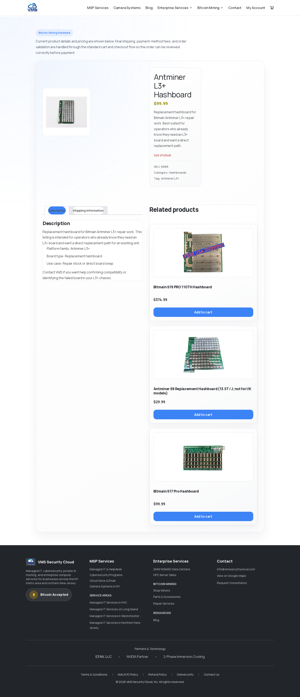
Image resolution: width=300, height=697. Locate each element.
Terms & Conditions (94, 674)
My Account (255, 8)
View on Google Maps (231, 576)
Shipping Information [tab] (88, 210)
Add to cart (203, 312)
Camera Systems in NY (105, 586)
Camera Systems (127, 8)
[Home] (32, 8)
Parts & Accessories (167, 597)
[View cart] (272, 8)
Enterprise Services (173, 8)
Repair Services (163, 603)
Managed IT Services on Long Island (114, 609)
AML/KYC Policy (128, 674)
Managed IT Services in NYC (108, 602)
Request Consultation (232, 583)
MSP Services (98, 8)
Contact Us (211, 674)
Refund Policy (157, 674)
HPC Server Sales (164, 575)
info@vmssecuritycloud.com (236, 569)
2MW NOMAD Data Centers (171, 569)
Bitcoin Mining (208, 8)
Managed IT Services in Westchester (114, 616)
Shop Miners (161, 590)
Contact (234, 8)
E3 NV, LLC (104, 656)
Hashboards (177, 172)
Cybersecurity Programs (106, 575)
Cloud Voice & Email (103, 581)
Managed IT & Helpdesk (106, 569)
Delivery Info (185, 674)
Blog (149, 8)
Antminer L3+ (170, 178)
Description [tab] (57, 210)
